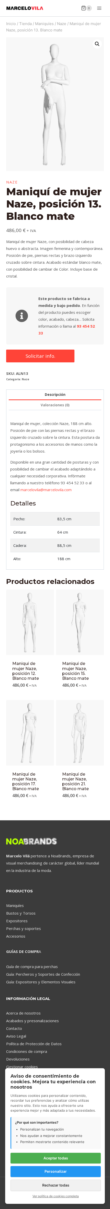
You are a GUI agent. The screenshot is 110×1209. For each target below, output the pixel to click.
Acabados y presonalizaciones (32, 1020)
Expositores (17, 920)
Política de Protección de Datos (34, 1043)
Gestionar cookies (22, 1066)
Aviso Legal (16, 1036)
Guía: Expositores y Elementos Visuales (40, 981)
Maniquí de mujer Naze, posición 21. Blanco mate (75, 781)
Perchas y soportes (23, 928)
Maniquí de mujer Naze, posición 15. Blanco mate (75, 671)
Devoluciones (18, 1059)
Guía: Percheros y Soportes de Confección (43, 974)
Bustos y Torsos (21, 913)
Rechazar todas (55, 1185)
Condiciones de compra (26, 1051)
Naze (12, 182)
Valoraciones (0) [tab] (55, 405)
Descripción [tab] (55, 394)
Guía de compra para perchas (32, 966)
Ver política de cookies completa (55, 1196)
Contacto (14, 1028)
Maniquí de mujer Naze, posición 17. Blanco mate (25, 781)
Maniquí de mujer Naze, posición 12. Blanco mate (25, 671)
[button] (97, 44)
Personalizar (56, 1171)
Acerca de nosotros (23, 1013)
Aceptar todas (55, 1158)
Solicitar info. (40, 356)
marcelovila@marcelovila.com (46, 489)
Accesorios (15, 936)
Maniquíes (15, 905)
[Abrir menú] (99, 8)
